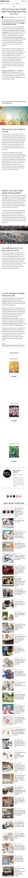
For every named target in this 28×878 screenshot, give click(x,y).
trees (23, 30)
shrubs (17, 30)
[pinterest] (1, 123)
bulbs (6, 195)
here (6, 135)
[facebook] (11, 496)
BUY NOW (14, 376)
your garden (5, 32)
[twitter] (14, 496)
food (12, 3)
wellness (18, 3)
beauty (7, 3)
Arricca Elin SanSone (10, 17)
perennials (12, 30)
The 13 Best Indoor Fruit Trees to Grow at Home (12, 345)
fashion (2, 3)
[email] (20, 496)
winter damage (19, 325)
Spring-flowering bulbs (8, 70)
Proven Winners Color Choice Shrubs (13, 37)
